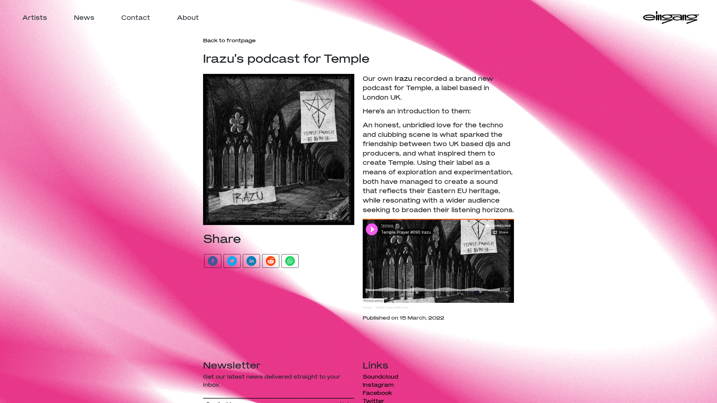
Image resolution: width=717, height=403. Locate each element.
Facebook (377, 393)
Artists (34, 17)
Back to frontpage (229, 40)
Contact (135, 17)
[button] (212, 261)
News (84, 17)
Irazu (403, 78)
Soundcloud (380, 376)
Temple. (368, 307)
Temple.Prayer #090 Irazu (392, 307)
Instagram (378, 384)
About (188, 17)
